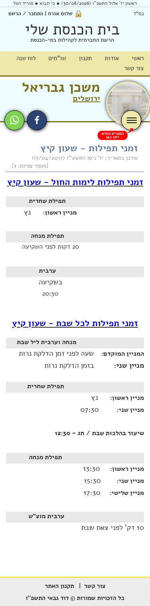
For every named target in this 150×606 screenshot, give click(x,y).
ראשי (138, 58)
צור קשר (134, 68)
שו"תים (57, 58)
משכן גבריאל (61, 87)
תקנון (85, 58)
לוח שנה (26, 58)
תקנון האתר (59, 586)
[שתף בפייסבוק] (37, 120)
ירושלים (86, 98)
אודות (112, 58)
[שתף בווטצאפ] (14, 120)
